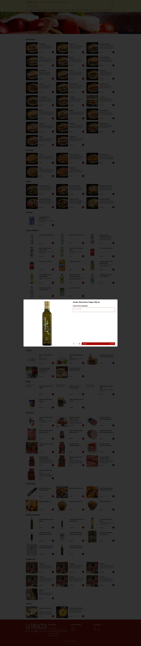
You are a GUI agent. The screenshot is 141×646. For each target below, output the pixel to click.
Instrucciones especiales (80, 306)
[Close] (115, 301)
